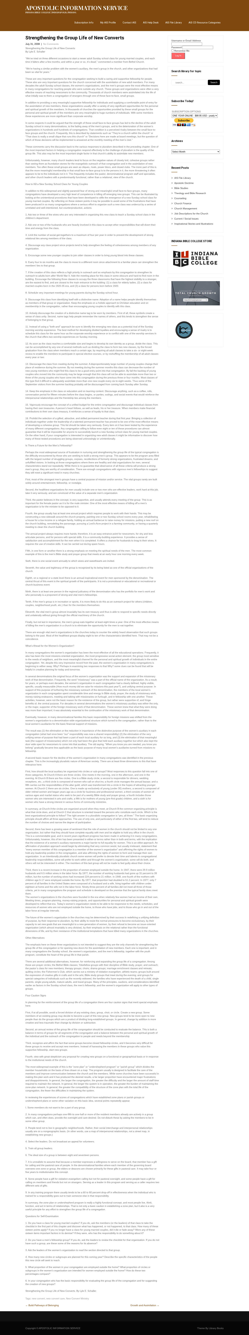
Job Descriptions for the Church (191, 213)
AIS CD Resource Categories (205, 22)
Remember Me (181, 51)
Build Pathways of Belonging (42, 1305)
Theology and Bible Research (190, 193)
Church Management (185, 208)
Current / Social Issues (186, 218)
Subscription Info (84, 22)
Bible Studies (181, 188)
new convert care (55, 1298)
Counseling (180, 198)
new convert (38, 1298)
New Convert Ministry (77, 1298)
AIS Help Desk (151, 22)
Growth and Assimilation (144, 1305)
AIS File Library (173, 22)
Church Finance (182, 203)
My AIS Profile (108, 22)
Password (176, 47)
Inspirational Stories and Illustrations (193, 223)
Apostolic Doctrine (184, 183)
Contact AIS (129, 22)
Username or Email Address (186, 40)
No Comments (51, 44)
